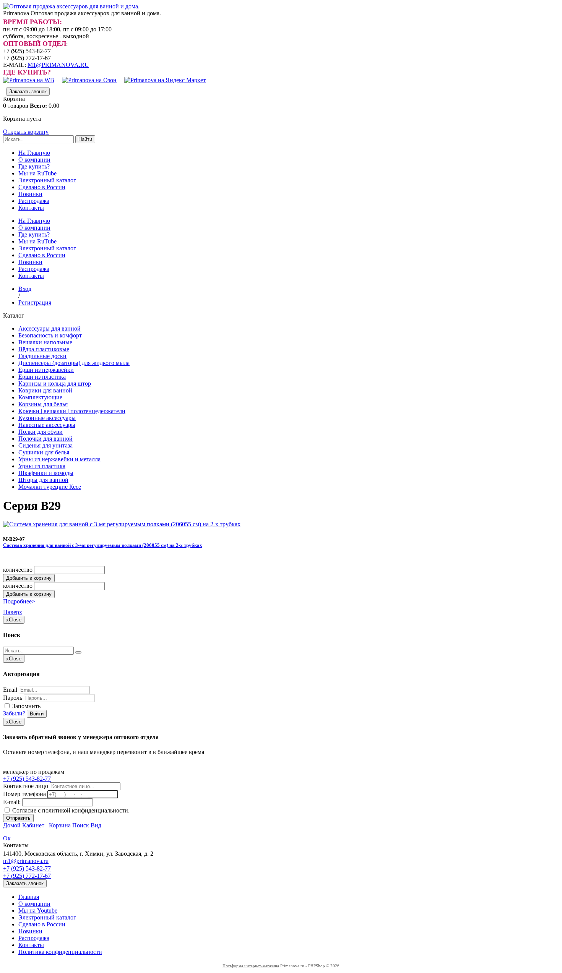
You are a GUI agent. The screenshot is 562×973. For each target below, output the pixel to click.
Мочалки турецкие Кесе (49, 486)
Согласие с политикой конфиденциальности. (70, 810)
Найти (85, 139)
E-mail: (12, 802)
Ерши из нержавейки (46, 369)
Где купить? (34, 166)
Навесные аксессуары (46, 425)
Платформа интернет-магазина (251, 965)
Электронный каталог (47, 180)
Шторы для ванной (43, 480)
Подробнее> (19, 601)
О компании (34, 159)
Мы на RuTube (37, 173)
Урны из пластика (41, 466)
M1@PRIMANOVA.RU (58, 65)
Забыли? (14, 713)
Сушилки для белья (43, 452)
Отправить (18, 818)
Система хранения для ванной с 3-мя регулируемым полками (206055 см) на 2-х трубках (102, 545)
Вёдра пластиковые (43, 349)
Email (10, 689)
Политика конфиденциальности (60, 952)
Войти (37, 714)
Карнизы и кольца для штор (54, 383)
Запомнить (26, 706)
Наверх (12, 612)
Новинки (30, 194)
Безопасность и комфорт (50, 335)
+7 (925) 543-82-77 (27, 778)
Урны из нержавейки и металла (59, 459)
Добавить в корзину (29, 578)
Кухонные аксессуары (47, 418)
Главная (28, 897)
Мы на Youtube (37, 910)
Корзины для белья (43, 404)
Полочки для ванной (45, 438)
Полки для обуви (40, 431)
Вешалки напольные (45, 342)
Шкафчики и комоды (45, 473)
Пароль (12, 697)
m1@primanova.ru (26, 861)
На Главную (34, 152)
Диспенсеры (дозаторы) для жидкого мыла (74, 363)
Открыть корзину (26, 131)
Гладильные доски (42, 356)
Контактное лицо (25, 786)
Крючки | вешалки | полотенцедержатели (71, 411)
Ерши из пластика (42, 376)
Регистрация (34, 302)
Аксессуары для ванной (49, 328)
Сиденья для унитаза (45, 445)
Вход (24, 288)
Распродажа (33, 201)
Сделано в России (41, 187)
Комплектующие (40, 397)
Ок (7, 838)
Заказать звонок (28, 91)
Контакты (31, 207)
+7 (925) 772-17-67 (27, 875)
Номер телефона (24, 794)
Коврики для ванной (45, 390)
